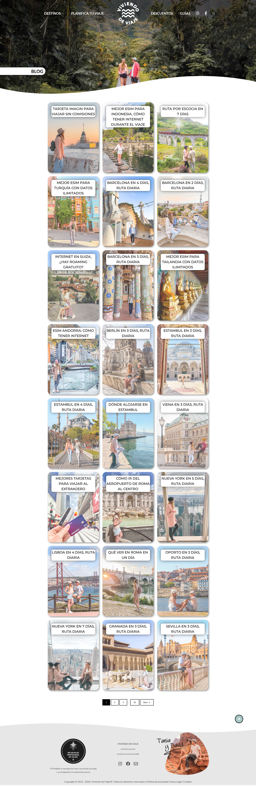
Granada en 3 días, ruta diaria (128, 629)
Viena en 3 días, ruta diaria (182, 407)
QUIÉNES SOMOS (128, 749)
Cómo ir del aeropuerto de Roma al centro (128, 483)
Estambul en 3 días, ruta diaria (182, 333)
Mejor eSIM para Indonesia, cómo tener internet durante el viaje (128, 116)
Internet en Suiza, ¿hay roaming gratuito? (73, 262)
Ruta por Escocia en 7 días (182, 111)
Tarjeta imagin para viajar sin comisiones (73, 111)
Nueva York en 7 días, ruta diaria (73, 629)
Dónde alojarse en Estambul (128, 407)
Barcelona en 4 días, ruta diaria (128, 185)
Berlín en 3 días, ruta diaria (128, 333)
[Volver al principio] (239, 719)
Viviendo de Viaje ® (102, 781)
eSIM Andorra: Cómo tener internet (73, 333)
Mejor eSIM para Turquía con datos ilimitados (73, 188)
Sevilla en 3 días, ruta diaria (183, 629)
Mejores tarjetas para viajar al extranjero (73, 483)
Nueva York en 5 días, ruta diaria (183, 481)
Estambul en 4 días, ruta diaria (73, 407)
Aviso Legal (176, 781)
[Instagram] (197, 13)
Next (145, 702)
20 (136, 703)
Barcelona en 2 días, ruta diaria (183, 185)
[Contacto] (136, 764)
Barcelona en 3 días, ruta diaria (128, 259)
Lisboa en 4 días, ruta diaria (73, 555)
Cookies (187, 781)
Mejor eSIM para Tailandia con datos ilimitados (182, 262)
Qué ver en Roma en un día (128, 555)
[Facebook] (205, 13)
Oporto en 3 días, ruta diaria (182, 555)
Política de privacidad (158, 781)
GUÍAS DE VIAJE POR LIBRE (128, 754)
